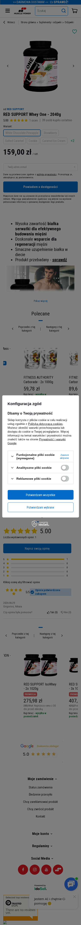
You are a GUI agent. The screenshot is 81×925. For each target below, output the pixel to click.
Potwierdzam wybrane (40, 507)
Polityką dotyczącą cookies (45, 423)
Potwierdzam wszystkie (40, 494)
